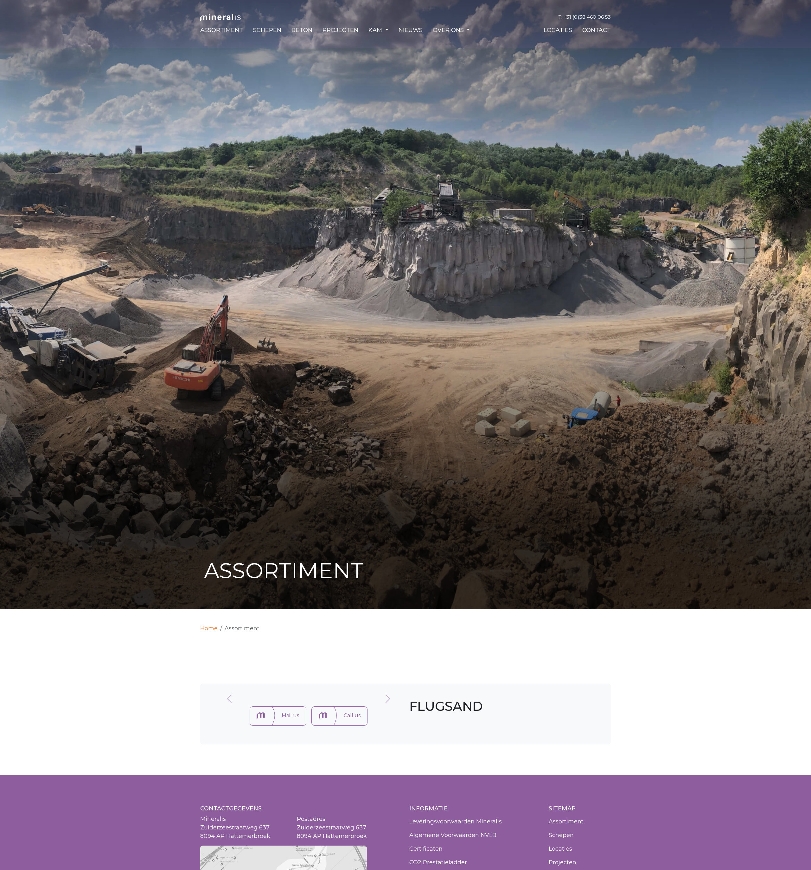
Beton (301, 30)
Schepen (267, 30)
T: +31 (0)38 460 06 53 (585, 18)
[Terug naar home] (220, 17)
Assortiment (221, 30)
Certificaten (426, 848)
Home (209, 628)
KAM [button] (376, 30)
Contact (596, 30)
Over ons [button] (449, 30)
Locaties (558, 30)
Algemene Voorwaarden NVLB (452, 835)
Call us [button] (352, 715)
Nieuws (411, 30)
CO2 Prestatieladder (438, 862)
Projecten (340, 30)
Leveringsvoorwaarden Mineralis (455, 821)
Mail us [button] (290, 715)
